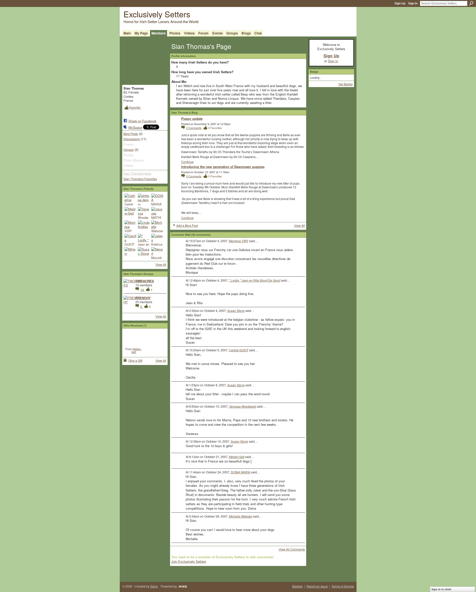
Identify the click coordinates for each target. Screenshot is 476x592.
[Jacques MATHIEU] (157, 213)
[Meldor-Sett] (130, 213)
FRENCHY (143, 298)
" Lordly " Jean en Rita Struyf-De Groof (254, 280)
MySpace (135, 127)
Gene (154, 586)
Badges (297, 586)
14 (142, 289)
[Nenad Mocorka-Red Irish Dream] (157, 253)
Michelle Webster (240, 516)
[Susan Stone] (144, 253)
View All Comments (292, 549)
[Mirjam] (130, 253)
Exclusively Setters (156, 14)
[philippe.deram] (144, 199)
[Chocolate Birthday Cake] (133, 338)
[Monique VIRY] (130, 226)
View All (160, 264)
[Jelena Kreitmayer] (157, 240)
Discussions (131, 139)
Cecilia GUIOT (238, 350)
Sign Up (399, 3)
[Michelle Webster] (157, 226)
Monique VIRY (238, 241)
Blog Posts (130, 134)
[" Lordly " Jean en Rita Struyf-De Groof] (144, 240)
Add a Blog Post (187, 225)
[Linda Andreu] (144, 226)
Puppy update (192, 118)
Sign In (412, 3)
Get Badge (345, 84)
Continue (187, 162)
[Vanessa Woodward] (144, 213)
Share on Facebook (142, 121)
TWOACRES (144, 281)
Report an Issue (317, 586)
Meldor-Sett (136, 350)
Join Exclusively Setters (188, 561)
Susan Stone (236, 310)
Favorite (134, 107)
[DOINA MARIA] (157, 199)
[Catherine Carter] (130, 199)
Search (471, 3)
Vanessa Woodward (242, 406)
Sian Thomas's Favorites (140, 179)
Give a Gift (135, 360)
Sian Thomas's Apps (137, 173)
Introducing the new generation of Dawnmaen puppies (223, 166)
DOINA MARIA (240, 472)
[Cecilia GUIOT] (130, 240)
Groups (128, 149)
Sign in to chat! (441, 589)
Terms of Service (342, 586)
